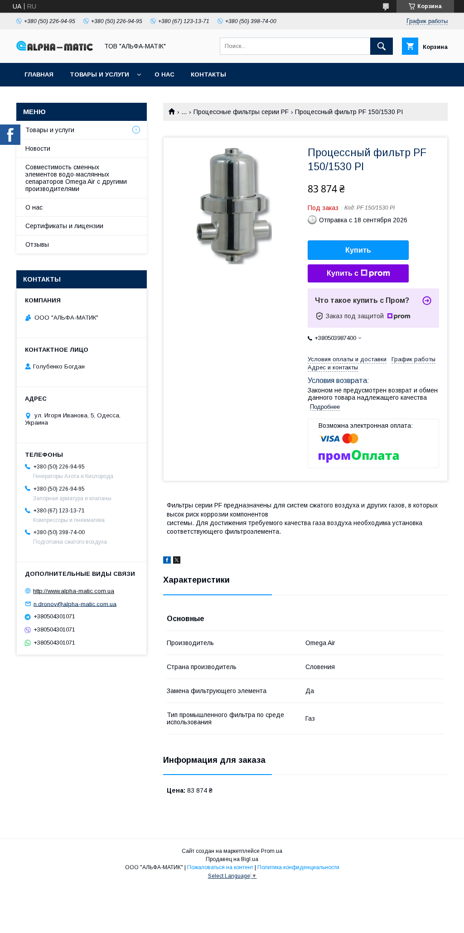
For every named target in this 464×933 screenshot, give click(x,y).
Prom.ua (271, 851)
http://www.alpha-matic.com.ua (73, 591)
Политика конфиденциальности (298, 867)
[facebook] (167, 561)
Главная (38, 74)
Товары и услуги (99, 74)
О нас (164, 74)
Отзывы (37, 244)
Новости (37, 148)
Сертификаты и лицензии (64, 226)
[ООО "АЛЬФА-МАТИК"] (54, 48)
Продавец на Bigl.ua (232, 859)
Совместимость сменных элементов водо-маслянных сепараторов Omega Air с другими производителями (76, 177)
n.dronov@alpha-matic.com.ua (75, 603)
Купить (358, 250)
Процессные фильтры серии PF (241, 111)
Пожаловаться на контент (220, 867)
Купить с (342, 273)
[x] (176, 561)
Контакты (208, 74)
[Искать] (381, 46)
